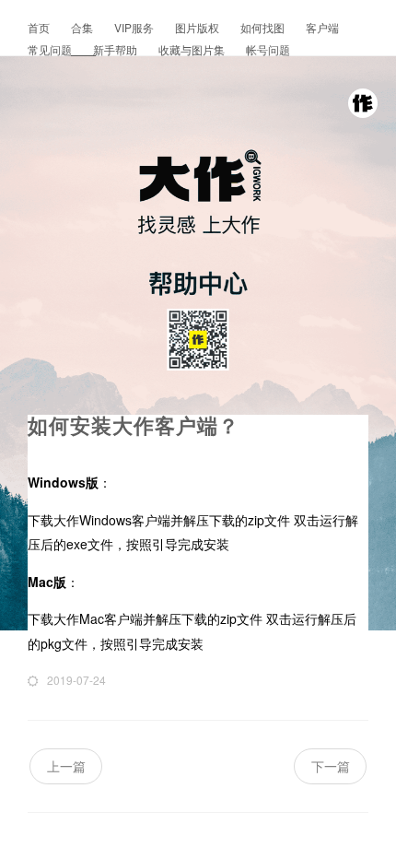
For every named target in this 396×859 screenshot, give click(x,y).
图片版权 (198, 27)
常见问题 (51, 49)
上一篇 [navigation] (66, 766)
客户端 (322, 27)
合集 (83, 27)
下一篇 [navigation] (330, 766)
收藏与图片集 (192, 49)
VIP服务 (135, 27)
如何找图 (263, 27)
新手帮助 (116, 49)
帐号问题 (268, 49)
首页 (40, 27)
